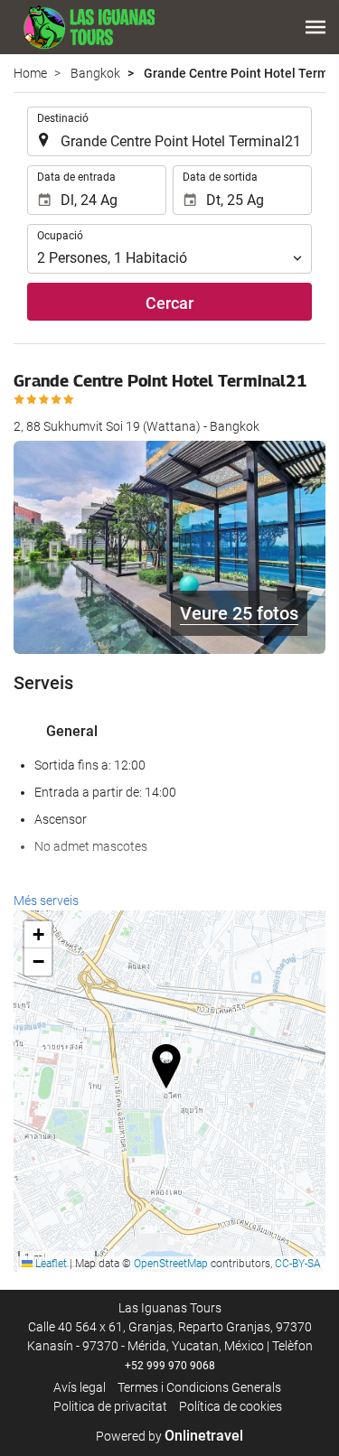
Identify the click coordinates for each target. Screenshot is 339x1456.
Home (30, 73)
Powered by (169, 1436)
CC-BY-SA (298, 1263)
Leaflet (50, 1263)
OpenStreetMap (171, 1263)
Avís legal (79, 1387)
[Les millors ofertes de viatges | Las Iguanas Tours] (84, 27)
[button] (315, 27)
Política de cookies (230, 1406)
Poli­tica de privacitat (110, 1406)
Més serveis (46, 900)
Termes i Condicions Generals (199, 1387)
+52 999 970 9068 (170, 1365)
